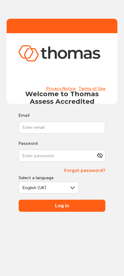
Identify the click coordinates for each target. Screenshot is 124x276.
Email (24, 115)
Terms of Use (92, 88)
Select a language (36, 177)
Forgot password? (84, 170)
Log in (62, 205)
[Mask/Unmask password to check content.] (100, 155)
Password (28, 143)
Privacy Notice (61, 88)
